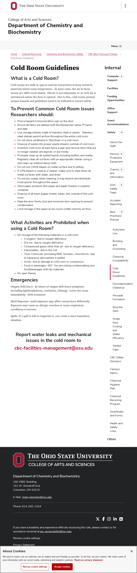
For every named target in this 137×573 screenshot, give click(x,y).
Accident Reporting (116, 202)
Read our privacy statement (89, 560)
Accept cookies (62, 566)
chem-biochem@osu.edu (37, 497)
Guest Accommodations (116, 122)
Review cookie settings (35, 566)
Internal (113, 68)
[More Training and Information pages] (121, 169)
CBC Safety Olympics (116, 359)
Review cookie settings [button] (26, 538)
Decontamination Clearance (119, 285)
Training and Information (117, 173)
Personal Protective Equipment (116, 157)
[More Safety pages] (121, 132)
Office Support (112, 110)
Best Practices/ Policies (116, 215)
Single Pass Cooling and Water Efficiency (118, 328)
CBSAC (111, 439)
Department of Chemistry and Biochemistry (46, 476)
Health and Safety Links (116, 427)
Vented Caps (117, 347)
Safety (111, 132)
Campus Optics (115, 371)
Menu (114, 46)
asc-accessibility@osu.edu (56, 531)
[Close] (131, 551)
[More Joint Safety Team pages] (121, 185)
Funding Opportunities (115, 98)
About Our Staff (116, 144)
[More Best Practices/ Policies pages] (121, 212)
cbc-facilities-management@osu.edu (53, 348)
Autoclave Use (118, 231)
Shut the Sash (117, 309)
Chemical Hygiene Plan (115, 384)
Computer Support (113, 78)
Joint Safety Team (113, 188)
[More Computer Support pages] (121, 76)
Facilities (112, 88)
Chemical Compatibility (119, 258)
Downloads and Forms (116, 413)
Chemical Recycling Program (115, 400)
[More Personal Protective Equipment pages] (121, 154)
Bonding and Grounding (119, 245)
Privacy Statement (24, 545)
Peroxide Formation (119, 297)
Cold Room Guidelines (119, 272)
